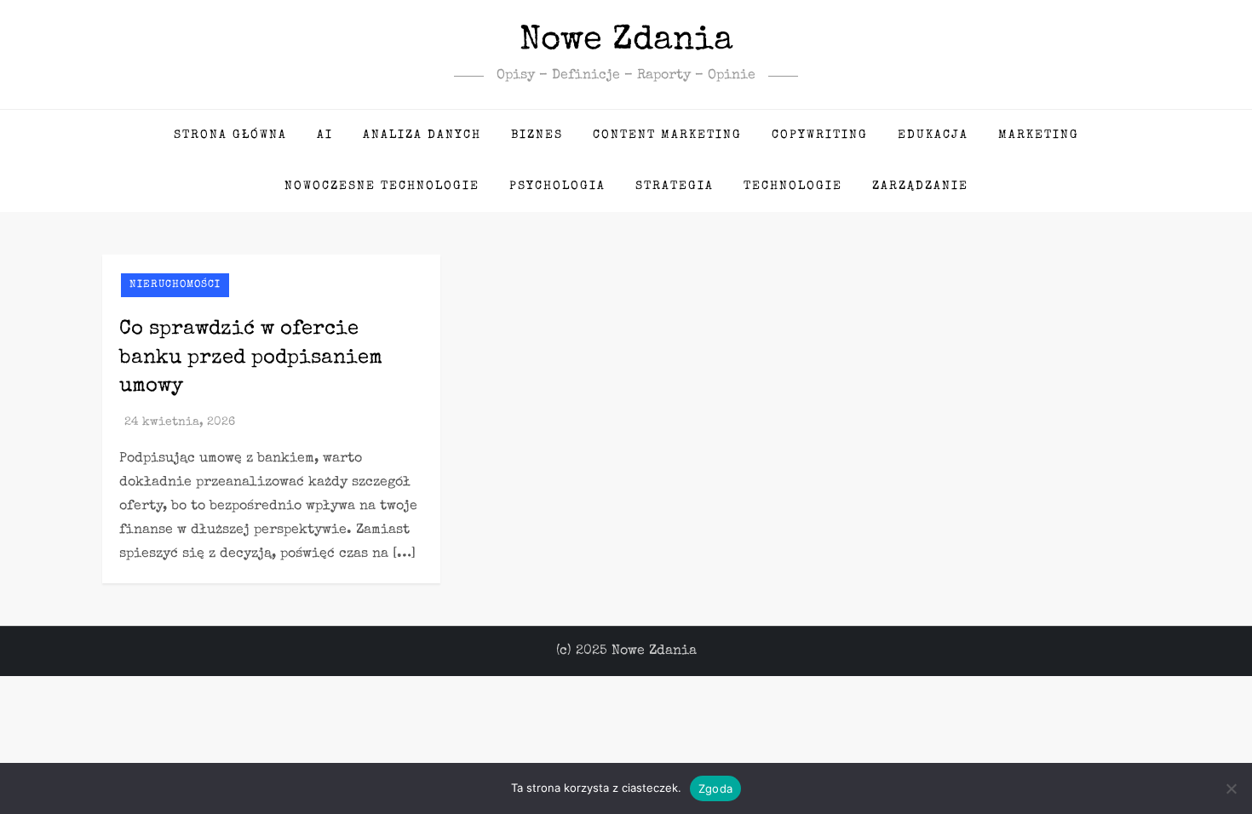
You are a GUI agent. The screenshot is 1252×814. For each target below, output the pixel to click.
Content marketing (667, 135)
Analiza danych (422, 135)
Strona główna (230, 135)
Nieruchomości (175, 285)
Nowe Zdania (626, 42)
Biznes (537, 135)
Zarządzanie (920, 186)
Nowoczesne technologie (382, 186)
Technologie (793, 186)
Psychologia (557, 186)
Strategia (674, 186)
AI (325, 135)
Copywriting (820, 135)
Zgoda (715, 788)
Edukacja (933, 135)
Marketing (1038, 135)
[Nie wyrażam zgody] (1230, 788)
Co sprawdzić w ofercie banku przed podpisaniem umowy (250, 358)
